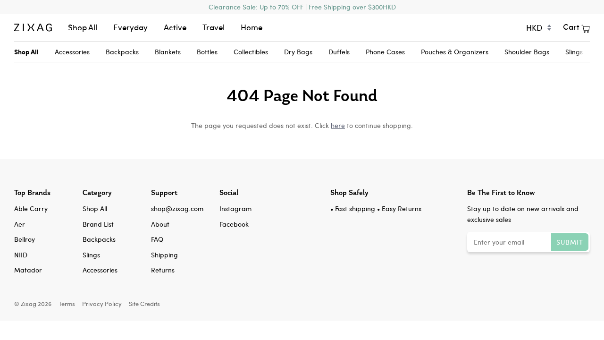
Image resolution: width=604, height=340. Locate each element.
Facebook (234, 224)
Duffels (339, 51)
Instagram (235, 208)
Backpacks (122, 51)
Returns (163, 269)
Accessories (72, 51)
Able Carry (31, 208)
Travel (213, 27)
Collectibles (251, 51)
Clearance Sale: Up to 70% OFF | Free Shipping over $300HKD (302, 6)
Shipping (164, 254)
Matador (28, 269)
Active (175, 27)
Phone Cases (385, 51)
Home (251, 27)
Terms (67, 303)
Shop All (82, 27)
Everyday (130, 27)
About (160, 224)
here (338, 125)
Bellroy (24, 239)
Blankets (168, 51)
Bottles (207, 51)
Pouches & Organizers (454, 51)
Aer (19, 224)
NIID (20, 254)
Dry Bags (298, 51)
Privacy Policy (102, 303)
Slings (574, 51)
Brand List (98, 224)
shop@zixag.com (177, 208)
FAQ (157, 239)
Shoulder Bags (526, 51)
